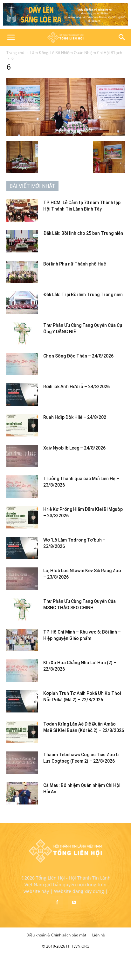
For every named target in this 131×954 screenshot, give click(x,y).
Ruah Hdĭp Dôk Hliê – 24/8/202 (74, 417)
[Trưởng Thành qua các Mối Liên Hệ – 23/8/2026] (22, 486)
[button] (11, 37)
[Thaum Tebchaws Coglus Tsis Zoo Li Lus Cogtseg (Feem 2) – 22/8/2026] (22, 762)
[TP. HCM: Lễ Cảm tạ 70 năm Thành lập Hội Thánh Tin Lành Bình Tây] (22, 210)
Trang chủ (15, 52)
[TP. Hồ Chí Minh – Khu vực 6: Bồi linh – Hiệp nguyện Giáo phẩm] (22, 640)
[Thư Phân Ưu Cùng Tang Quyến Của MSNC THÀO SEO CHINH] (22, 609)
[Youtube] (74, 902)
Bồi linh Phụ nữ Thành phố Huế (74, 263)
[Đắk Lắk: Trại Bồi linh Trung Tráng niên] (22, 302)
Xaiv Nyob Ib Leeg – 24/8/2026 (74, 447)
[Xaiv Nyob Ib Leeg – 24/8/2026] (22, 456)
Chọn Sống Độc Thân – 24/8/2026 (78, 355)
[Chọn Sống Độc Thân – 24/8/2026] (22, 364)
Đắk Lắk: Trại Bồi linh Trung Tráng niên (83, 294)
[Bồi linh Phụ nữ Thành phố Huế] (22, 272)
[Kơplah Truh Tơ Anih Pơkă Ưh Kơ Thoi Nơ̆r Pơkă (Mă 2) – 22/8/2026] (22, 701)
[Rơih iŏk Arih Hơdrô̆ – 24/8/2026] (22, 394)
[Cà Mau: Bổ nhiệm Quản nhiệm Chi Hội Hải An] (22, 793)
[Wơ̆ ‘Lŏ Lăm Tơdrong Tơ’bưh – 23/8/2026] (22, 548)
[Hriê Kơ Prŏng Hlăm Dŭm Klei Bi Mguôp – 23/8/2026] (22, 517)
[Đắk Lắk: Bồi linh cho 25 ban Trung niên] (22, 241)
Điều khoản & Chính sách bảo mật (56, 935)
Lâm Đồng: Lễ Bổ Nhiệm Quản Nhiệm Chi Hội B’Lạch (76, 52)
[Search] (122, 37)
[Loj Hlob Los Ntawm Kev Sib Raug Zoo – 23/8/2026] (22, 578)
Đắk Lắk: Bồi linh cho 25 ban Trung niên (83, 233)
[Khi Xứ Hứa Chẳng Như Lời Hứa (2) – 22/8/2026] (22, 670)
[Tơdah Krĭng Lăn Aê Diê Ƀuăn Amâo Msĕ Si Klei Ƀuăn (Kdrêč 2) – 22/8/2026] (22, 732)
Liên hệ (98, 935)
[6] (65, 134)
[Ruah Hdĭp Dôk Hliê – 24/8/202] (22, 425)
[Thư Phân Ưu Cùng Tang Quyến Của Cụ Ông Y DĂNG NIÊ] (22, 333)
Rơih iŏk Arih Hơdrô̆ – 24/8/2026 (76, 386)
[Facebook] (57, 902)
